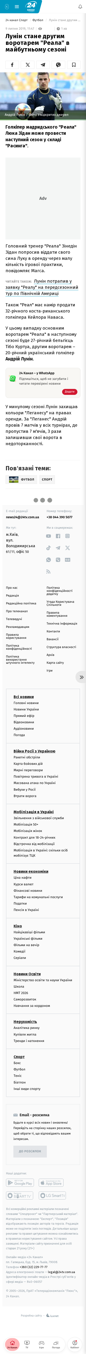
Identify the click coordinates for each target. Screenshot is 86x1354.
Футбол (38, 20)
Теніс (18, 1076)
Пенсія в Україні (26, 910)
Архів (50, 655)
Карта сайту (55, 662)
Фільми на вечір (26, 945)
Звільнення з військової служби (39, 818)
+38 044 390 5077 (59, 517)
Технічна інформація (62, 623)
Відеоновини (24, 722)
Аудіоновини (24, 729)
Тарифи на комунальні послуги (38, 897)
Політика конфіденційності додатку (60, 591)
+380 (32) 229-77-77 (34, 1267)
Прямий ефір (24, 716)
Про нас (12, 587)
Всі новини (24, 697)
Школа (19, 987)
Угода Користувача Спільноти (60, 603)
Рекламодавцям (17, 627)
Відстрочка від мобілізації (34, 844)
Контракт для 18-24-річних (34, 838)
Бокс (17, 1063)
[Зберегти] (73, 65)
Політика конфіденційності (19, 647)
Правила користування (16, 636)
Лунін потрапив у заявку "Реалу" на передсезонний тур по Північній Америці (41, 287)
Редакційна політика (21, 603)
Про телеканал (17, 611)
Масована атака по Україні (35, 783)
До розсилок (30, 1151)
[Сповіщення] (80, 6)
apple (53, 1183)
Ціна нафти (23, 878)
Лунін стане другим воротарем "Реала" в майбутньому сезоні (64, 20)
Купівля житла (25, 1034)
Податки (20, 903)
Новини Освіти (27, 974)
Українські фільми (28, 939)
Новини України (26, 709)
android (20, 1183)
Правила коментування (57, 614)
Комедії (19, 951)
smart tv (20, 1195)
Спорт (19, 1057)
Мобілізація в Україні (34, 812)
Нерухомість (25, 1022)
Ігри (50, 670)
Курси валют (23, 884)
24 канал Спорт (16, 20)
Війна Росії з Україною (34, 751)
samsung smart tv (53, 1195)
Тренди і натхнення (29, 1041)
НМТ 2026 (21, 993)
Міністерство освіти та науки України (43, 980)
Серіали (20, 958)
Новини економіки (31, 871)
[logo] (31, 6)
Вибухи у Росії (25, 790)
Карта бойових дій (28, 764)
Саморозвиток (25, 999)
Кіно (18, 926)
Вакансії (53, 639)
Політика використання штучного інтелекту (20, 659)
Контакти (53, 631)
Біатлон (20, 1082)
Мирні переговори (28, 770)
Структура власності (61, 647)
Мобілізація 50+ (26, 824)
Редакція (12, 595)
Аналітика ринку (26, 1028)
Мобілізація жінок (28, 831)
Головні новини (26, 703)
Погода (19, 735)
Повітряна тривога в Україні (36, 777)
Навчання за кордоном (32, 1006)
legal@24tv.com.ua (61, 1272)
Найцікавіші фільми (29, 932)
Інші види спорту (27, 1089)
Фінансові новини (28, 891)
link (48, 536)
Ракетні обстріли (27, 757)
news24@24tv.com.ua (22, 517)
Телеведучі (14, 619)
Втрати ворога (25, 796)
